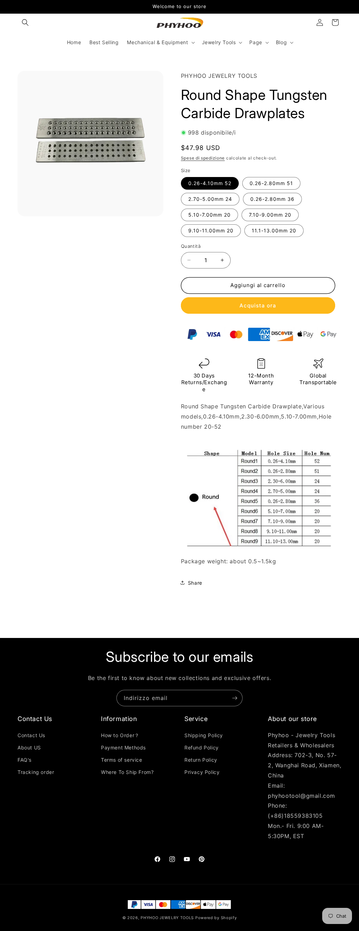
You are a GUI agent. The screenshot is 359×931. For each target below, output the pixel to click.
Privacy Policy (201, 772)
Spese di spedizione (203, 158)
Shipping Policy (203, 735)
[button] (25, 22)
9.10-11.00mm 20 (210, 230)
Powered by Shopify (216, 917)
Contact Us (31, 735)
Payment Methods (123, 747)
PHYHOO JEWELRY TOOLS (167, 917)
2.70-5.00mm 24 (210, 199)
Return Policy (200, 760)
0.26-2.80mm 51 (271, 183)
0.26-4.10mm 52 (209, 183)
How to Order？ (120, 735)
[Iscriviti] (234, 698)
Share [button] (195, 583)
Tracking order (36, 772)
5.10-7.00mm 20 (209, 215)
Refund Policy (201, 747)
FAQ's (25, 760)
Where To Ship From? (127, 772)
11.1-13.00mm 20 (274, 230)
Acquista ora (257, 305)
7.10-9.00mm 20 (270, 215)
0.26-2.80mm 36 (272, 199)
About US (29, 747)
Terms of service (121, 760)
